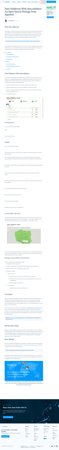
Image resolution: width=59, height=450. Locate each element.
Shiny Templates (54, 433)
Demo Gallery (55, 430)
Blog (32, 1)
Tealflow (35, 433)
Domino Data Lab (46, 432)
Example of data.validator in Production (13, 66)
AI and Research (26, 429)
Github (19, 333)
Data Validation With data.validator (12, 56)
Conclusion (8, 68)
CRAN (6, 129)
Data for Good (7, 314)
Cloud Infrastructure (36, 436)
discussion (31, 334)
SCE (34, 431)
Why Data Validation (9, 54)
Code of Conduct (26, 436)
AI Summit (45, 438)
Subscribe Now (50, 17)
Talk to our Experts (8, 417)
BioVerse (19, 1)
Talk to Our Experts (51, 1)
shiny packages (13, 333)
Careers (29, 1)
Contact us (16, 357)
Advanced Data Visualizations (36, 429)
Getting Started (9, 59)
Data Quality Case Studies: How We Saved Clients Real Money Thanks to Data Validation (23, 41)
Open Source (55, 435)
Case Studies (24, 1)
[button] (14, 2)
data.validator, (14, 77)
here (20, 251)
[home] (7, 2)
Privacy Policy (27, 433)
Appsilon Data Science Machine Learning (35, 307)
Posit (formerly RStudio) (46, 429)
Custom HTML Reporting (10, 64)
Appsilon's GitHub (54, 438)
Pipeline (7, 61)
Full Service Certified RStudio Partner (18, 317)
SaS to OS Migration (35, 439)
